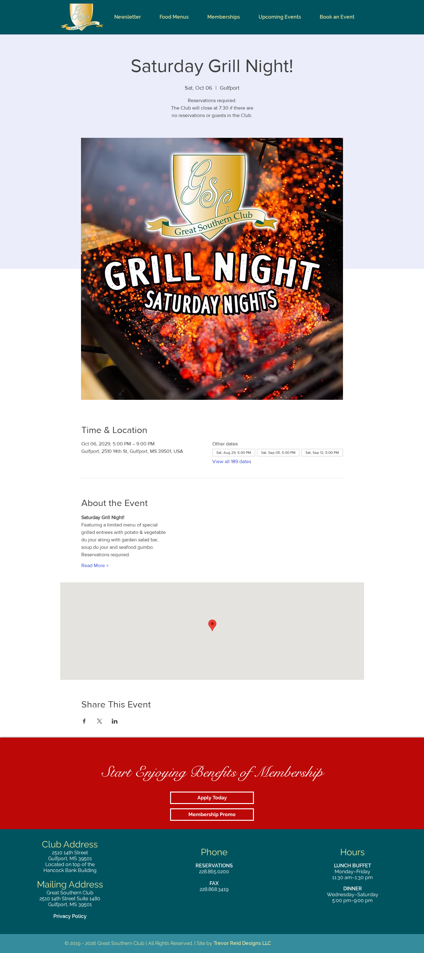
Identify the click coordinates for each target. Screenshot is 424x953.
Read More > (95, 565)
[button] (174, 17)
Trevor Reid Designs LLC (242, 943)
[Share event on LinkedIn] (115, 721)
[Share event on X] (99, 721)
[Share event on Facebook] (84, 721)
